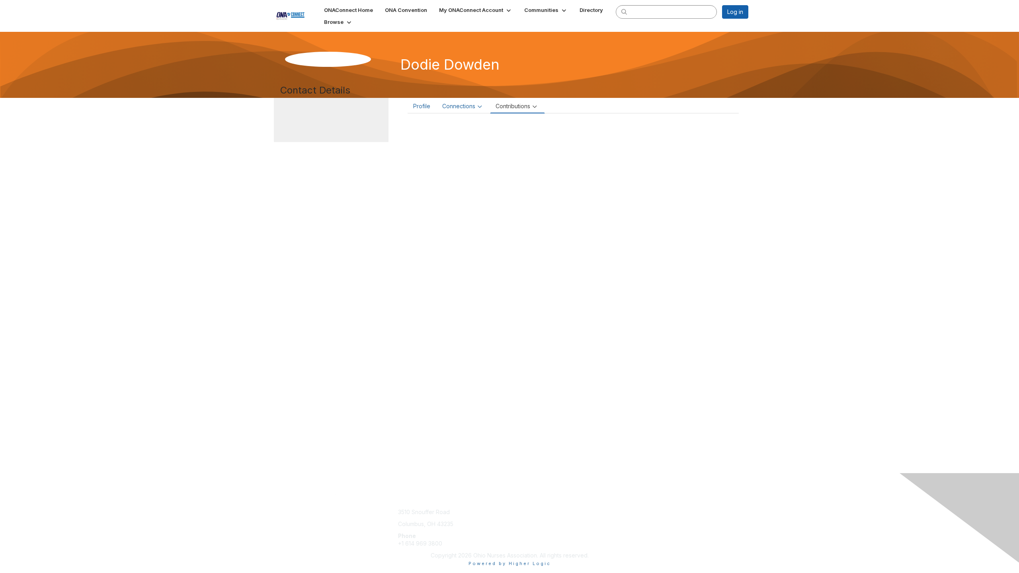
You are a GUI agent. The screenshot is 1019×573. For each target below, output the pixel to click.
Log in (735, 11)
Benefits (523, 519)
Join (518, 512)
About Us (640, 512)
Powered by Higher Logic (510, 563)
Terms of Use (645, 519)
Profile (421, 106)
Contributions (513, 106)
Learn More (528, 527)
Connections (458, 106)
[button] (475, 10)
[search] (624, 11)
